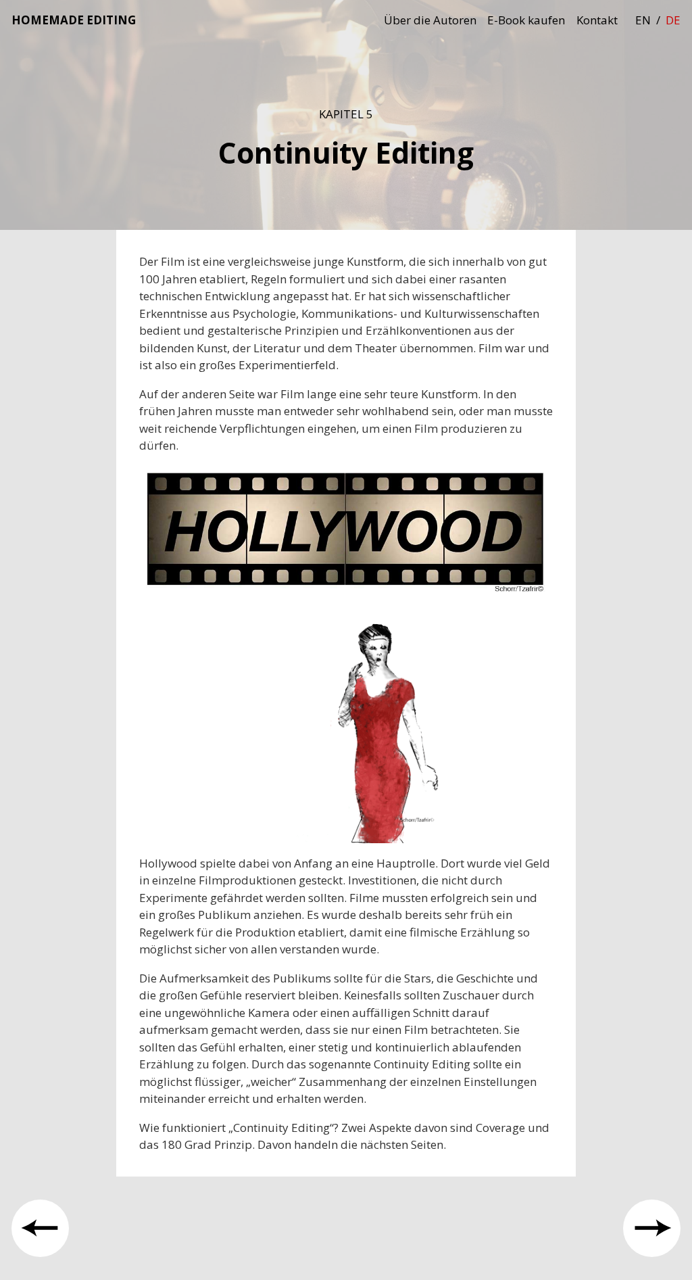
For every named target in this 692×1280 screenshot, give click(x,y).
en (643, 20)
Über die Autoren (430, 20)
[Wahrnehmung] (652, 1228)
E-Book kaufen (526, 20)
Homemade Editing (73, 20)
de (673, 20)
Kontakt (597, 20)
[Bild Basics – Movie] (40, 1228)
